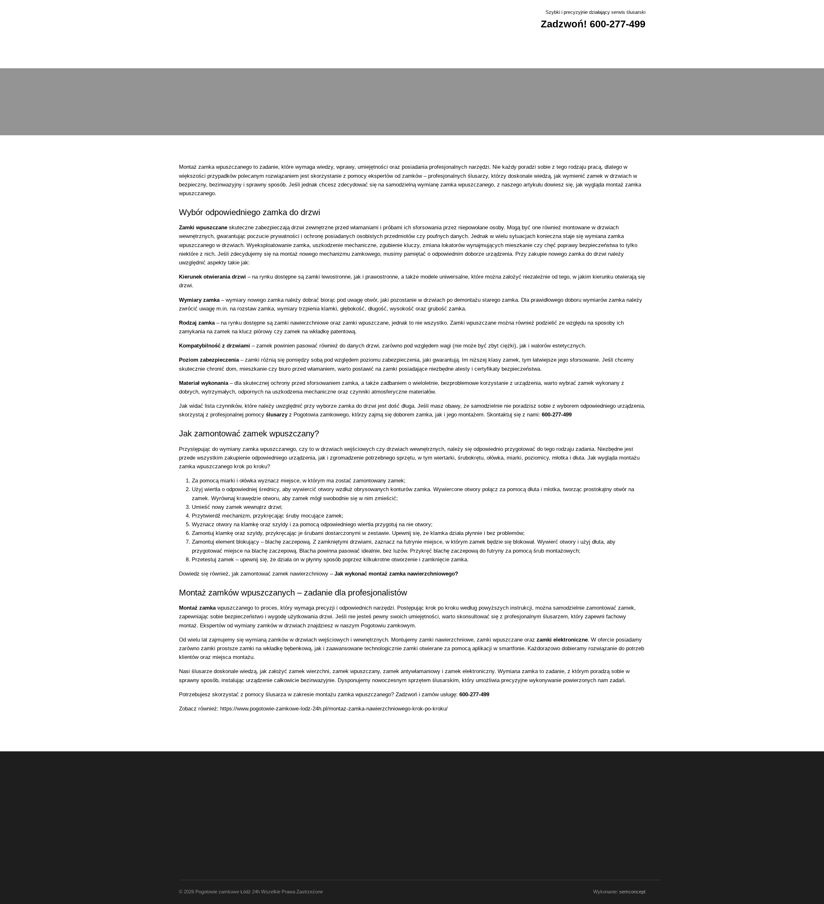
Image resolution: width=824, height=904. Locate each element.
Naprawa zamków (539, 53)
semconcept (632, 891)
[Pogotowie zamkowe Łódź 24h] (224, 18)
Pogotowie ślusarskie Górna (458, 809)
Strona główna (329, 832)
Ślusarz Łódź (580, 53)
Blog (608, 53)
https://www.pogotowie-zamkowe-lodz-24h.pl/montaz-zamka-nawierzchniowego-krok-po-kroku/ (334, 709)
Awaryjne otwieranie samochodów (262, 53)
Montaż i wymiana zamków (483, 53)
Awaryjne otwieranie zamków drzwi (411, 53)
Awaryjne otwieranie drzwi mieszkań (343, 809)
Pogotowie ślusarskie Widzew (460, 814)
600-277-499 (212, 814)
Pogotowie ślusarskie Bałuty (458, 800)
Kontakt (632, 53)
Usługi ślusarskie (201, 53)
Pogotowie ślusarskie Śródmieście (462, 804)
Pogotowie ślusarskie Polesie (459, 818)
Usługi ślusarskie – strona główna (341, 800)
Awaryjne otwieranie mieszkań (336, 53)
